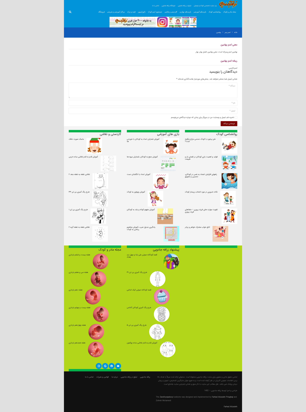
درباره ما (115, 376)
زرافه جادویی (145, 376)
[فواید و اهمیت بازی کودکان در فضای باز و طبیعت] (229, 157)
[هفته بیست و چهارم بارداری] (101, 308)
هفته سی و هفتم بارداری (78, 272)
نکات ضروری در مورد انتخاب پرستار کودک (201, 191)
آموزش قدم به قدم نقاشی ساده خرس (83, 156)
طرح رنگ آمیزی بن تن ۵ (137, 325)
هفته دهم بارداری (75, 289)
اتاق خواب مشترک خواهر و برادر (197, 227)
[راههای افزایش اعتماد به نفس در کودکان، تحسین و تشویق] (229, 174)
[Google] (105, 366)
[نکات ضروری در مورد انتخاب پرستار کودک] (228, 192)
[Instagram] (99, 366)
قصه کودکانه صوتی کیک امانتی (139, 289)
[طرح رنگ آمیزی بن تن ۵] (157, 325)
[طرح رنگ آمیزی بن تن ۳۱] (157, 272)
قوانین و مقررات (102, 376)
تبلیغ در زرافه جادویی (129, 376)
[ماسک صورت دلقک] (94, 139)
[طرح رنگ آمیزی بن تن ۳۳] (100, 192)
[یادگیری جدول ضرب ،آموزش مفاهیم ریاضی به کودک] (171, 227)
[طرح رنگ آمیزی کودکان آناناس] (161, 308)
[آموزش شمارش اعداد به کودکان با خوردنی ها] (171, 139)
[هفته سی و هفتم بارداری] (98, 272)
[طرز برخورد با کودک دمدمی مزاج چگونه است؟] (229, 139)
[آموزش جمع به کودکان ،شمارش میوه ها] (168, 157)
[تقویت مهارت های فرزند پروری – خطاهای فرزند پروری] (229, 210)
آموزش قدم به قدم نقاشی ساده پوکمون (142, 342)
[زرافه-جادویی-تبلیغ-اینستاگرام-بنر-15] (153, 22)
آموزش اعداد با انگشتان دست (138, 174)
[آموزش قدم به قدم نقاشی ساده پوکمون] (167, 343)
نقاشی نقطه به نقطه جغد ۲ (79, 174)
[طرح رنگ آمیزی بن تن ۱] (98, 210)
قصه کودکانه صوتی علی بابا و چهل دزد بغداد (142, 256)
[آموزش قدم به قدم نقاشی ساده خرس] (108, 157)
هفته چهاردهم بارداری (77, 325)
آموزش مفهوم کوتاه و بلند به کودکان (141, 209)
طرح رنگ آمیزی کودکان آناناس (139, 307)
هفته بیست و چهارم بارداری (79, 307)
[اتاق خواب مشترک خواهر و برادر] (220, 227)
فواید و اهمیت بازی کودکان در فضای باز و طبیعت (201, 158)
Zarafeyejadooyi (166, 397)
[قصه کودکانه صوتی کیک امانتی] (161, 290)
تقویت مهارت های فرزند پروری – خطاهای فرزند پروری (201, 210)
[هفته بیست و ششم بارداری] (100, 255)
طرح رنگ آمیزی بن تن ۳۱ (137, 272)
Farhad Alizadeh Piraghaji (222, 397)
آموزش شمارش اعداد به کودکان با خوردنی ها (143, 140)
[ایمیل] (118, 366)
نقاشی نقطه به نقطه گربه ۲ (79, 227)
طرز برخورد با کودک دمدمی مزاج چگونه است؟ (200, 140)
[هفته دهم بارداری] (93, 290)
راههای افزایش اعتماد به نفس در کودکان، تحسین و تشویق (201, 175)
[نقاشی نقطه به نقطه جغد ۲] (100, 174)
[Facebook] (112, 366)
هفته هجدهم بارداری (77, 342)
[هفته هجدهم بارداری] (96, 343)
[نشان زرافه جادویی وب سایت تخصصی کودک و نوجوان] (228, 4)
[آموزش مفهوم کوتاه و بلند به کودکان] (165, 210)
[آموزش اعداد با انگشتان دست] (161, 174)
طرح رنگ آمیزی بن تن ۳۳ (79, 191)
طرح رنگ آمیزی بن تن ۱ (78, 209)
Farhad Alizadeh (230, 406)
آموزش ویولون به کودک (136, 191)
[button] (70, 12)
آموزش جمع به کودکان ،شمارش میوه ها (142, 156)
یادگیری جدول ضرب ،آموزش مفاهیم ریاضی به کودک (141, 228)
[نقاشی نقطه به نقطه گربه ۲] (100, 227)
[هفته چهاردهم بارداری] (96, 325)
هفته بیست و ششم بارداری (79, 254)
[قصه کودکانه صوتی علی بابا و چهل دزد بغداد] (171, 255)
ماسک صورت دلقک (76, 139)
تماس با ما (89, 376)
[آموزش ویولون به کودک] (155, 192)
